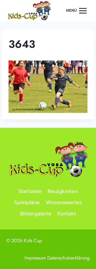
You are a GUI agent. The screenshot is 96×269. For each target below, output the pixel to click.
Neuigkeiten (63, 191)
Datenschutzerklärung (68, 257)
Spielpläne (27, 202)
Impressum (35, 257)
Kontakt (66, 213)
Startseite (30, 191)
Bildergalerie (35, 213)
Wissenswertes (64, 202)
